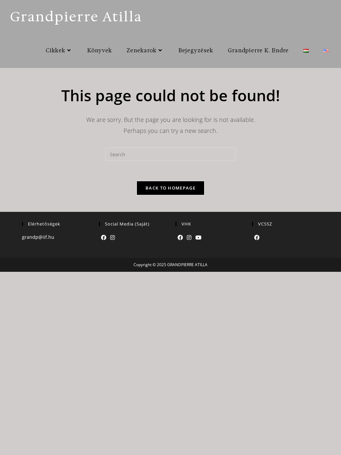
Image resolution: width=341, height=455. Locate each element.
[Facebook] (103, 237)
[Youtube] (198, 237)
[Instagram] (112, 237)
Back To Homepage (170, 188)
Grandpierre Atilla (76, 17)
